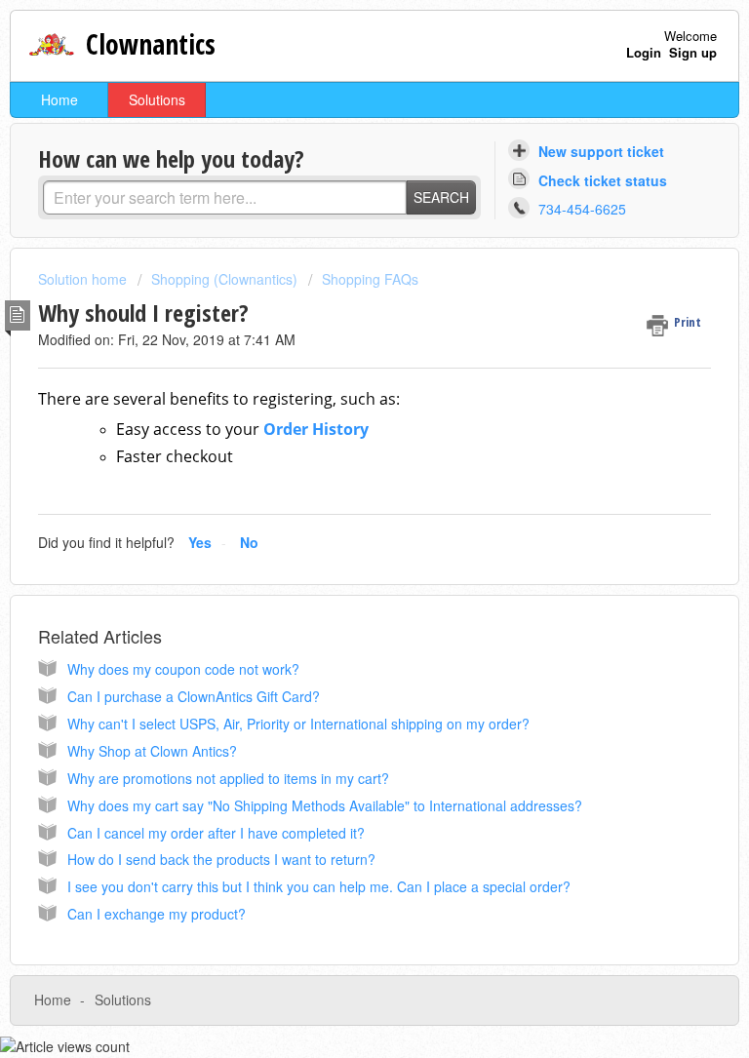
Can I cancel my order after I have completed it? (216, 832)
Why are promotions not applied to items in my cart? (228, 778)
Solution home (84, 279)
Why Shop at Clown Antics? (152, 751)
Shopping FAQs (370, 279)
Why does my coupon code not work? (183, 669)
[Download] (338, 515)
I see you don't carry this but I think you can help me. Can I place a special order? (319, 886)
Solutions (157, 99)
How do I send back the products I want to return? (221, 859)
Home (59, 99)
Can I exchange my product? (156, 913)
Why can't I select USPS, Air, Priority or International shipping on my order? (298, 723)
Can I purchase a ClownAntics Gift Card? (193, 696)
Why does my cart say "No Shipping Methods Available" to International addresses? (324, 805)
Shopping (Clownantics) (224, 279)
